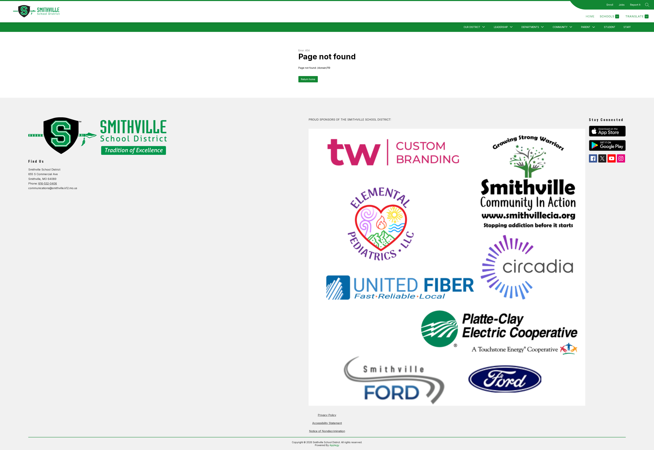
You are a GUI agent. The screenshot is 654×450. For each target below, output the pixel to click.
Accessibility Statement (327, 423)
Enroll (610, 4)
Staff (627, 27)
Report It (635, 4)
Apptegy (334, 445)
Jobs (622, 4)
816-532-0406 (47, 183)
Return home (308, 79)
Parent (585, 27)
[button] (590, 16)
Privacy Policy (327, 415)
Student (609, 27)
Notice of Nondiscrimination (327, 431)
